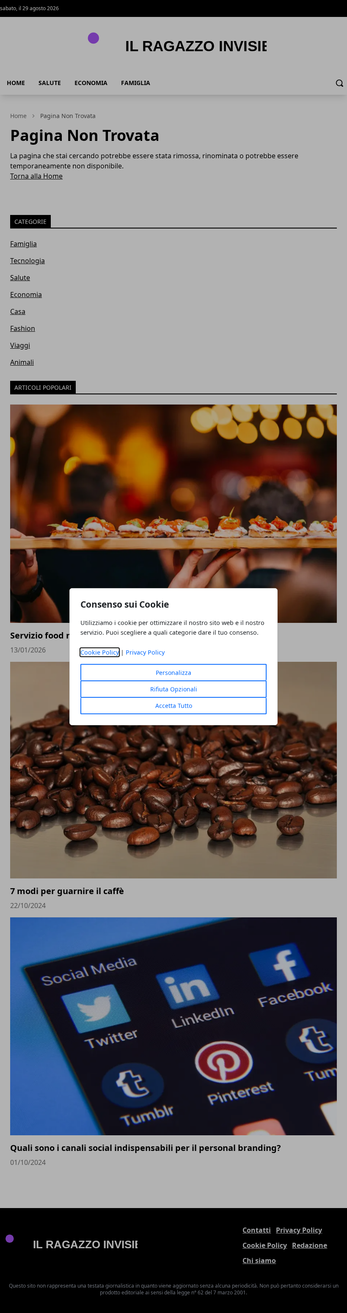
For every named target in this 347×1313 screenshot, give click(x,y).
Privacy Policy (145, 652)
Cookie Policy (99, 652)
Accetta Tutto (173, 706)
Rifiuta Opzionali (173, 689)
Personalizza (173, 673)
